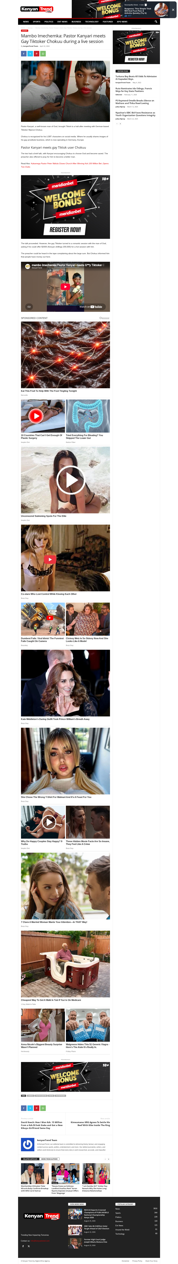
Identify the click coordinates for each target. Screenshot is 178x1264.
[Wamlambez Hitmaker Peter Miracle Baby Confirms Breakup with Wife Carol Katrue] (35, 1173)
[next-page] (108, 1159)
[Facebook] (24, 53)
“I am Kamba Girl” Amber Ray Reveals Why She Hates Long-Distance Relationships (94, 1188)
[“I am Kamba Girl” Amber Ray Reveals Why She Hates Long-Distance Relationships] (96, 1173)
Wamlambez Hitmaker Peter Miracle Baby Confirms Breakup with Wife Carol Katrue (34, 1188)
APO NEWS (122, 21)
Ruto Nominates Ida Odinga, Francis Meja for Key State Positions (134, 89)
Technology (92, 21)
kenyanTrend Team (30, 46)
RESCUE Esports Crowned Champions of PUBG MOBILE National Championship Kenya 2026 (96, 1214)
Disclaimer (125, 1261)
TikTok (51, 1096)
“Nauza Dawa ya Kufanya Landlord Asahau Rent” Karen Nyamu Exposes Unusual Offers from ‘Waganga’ (65, 1189)
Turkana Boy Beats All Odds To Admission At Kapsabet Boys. (136, 77)
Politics (48, 21)
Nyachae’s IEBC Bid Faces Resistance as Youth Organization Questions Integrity (135, 114)
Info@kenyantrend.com (40, 1241)
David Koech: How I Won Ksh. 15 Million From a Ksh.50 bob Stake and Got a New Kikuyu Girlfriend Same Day (42, 1125)
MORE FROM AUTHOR (49, 1159)
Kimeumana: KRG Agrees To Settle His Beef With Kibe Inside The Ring (90, 1124)
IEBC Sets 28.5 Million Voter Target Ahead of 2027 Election (96, 1227)
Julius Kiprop (120, 107)
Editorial (119, 95)
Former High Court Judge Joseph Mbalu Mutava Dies (95, 1240)
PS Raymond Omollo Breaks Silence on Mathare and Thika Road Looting (135, 102)
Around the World (122, 1230)
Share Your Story (151, 1261)
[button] (156, 22)
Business (76, 21)
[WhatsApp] (43, 53)
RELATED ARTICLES (30, 1159)
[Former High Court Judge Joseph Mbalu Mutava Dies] (75, 1243)
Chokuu (31, 1096)
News (26, 21)
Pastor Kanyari (41, 1096)
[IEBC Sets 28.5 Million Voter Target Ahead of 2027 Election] (75, 1230)
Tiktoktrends (60, 1096)
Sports (36, 21)
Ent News (62, 21)
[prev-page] (105, 1159)
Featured (108, 21)
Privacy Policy (137, 1261)
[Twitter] (30, 53)
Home (23, 28)
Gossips (30, 28)
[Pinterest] (36, 53)
